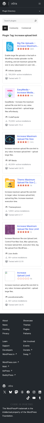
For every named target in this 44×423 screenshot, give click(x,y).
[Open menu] (40, 3)
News (5, 325)
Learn (4, 341)
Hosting (5, 329)
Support (6, 345)
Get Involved (29, 341)
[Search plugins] (35, 20)
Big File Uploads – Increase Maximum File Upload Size (27, 44)
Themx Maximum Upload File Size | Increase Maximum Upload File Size (27, 181)
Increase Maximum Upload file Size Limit (28, 227)
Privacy (5, 333)
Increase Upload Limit (23, 274)
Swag (27, 354)
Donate (27, 350)
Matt (5, 366)
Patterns (27, 333)
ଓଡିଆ (10, 386)
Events (26, 345)
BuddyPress (9, 375)
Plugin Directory (8, 11)
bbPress (7, 371)
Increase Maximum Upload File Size (27, 137)
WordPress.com (10, 362)
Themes (26, 325)
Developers (7, 350)
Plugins (26, 329)
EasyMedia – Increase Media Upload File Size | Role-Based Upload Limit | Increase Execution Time (27, 91)
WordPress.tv (9, 354)
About (5, 320)
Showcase (28, 320)
